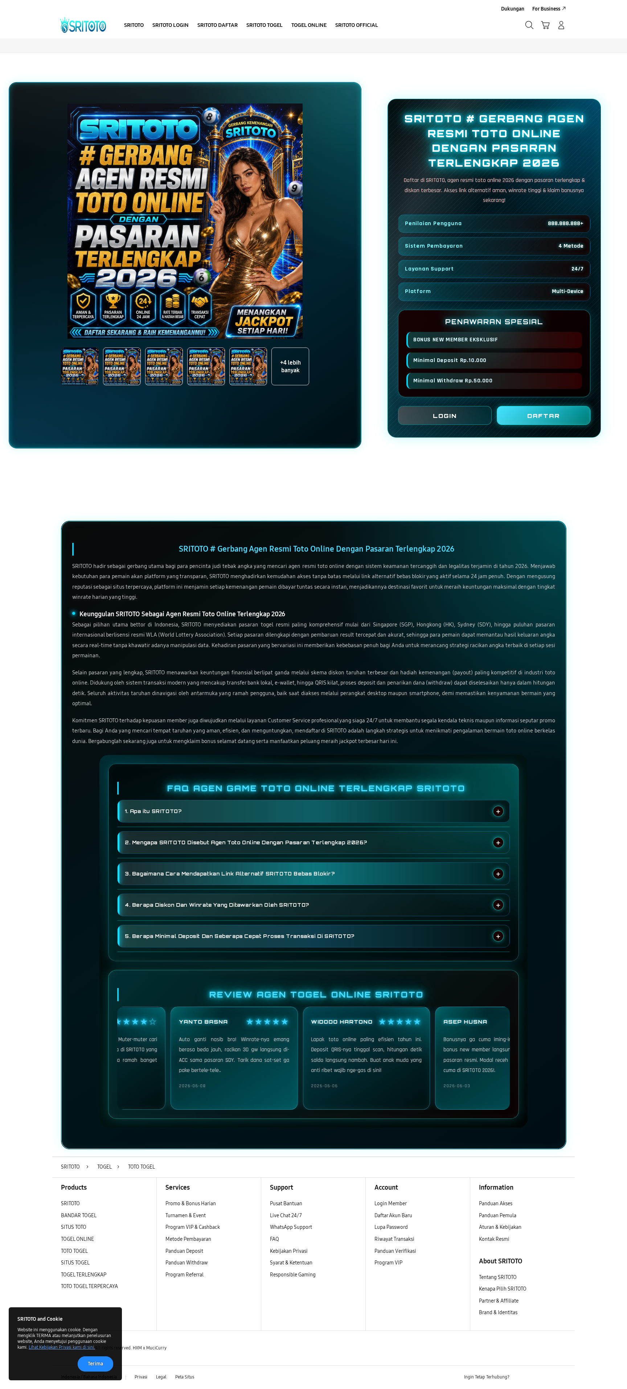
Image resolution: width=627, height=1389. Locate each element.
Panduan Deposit (184, 1251)
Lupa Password (391, 1227)
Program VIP (388, 1263)
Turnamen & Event (185, 1216)
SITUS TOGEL (75, 1263)
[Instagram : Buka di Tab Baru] (547, 1377)
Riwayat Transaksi (394, 1239)
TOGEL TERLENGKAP (83, 1275)
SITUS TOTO (73, 1227)
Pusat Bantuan (286, 1204)
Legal (161, 1377)
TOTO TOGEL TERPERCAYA (89, 1286)
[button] (545, 25)
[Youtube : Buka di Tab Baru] (561, 1377)
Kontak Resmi (494, 1239)
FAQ (274, 1239)
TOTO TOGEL (74, 1251)
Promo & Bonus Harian (190, 1204)
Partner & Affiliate (499, 1301)
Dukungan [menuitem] (512, 9)
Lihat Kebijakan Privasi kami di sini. (62, 1347)
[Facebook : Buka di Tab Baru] (519, 1377)
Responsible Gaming (293, 1275)
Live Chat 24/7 (286, 1216)
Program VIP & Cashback (192, 1227)
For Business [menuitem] (546, 9)
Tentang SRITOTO (498, 1277)
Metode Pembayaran (188, 1239)
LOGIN (445, 415)
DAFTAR (543, 415)
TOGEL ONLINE (77, 1239)
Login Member (390, 1204)
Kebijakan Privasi (289, 1251)
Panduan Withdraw (186, 1263)
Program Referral (184, 1275)
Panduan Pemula (497, 1216)
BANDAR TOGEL (79, 1216)
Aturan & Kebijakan (500, 1227)
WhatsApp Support (291, 1227)
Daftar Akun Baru (393, 1216)
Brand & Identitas (498, 1312)
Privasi (141, 1377)
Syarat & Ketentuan (291, 1263)
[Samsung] (83, 25)
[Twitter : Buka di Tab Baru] (533, 1377)
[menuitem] (134, 25)
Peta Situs (184, 1377)
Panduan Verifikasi (395, 1251)
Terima (95, 1364)
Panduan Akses (495, 1204)
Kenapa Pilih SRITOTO (502, 1289)
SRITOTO (70, 1204)
